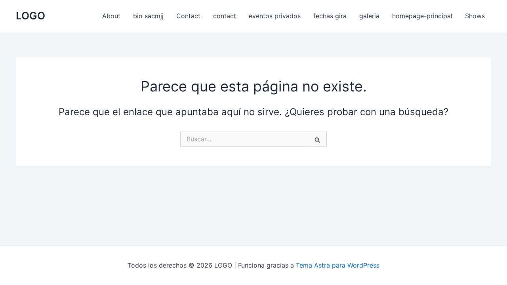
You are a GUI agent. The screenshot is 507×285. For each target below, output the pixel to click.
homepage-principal (422, 16)
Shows (475, 16)
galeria (369, 16)
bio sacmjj (148, 16)
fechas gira (330, 16)
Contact (188, 16)
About (111, 16)
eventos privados (275, 16)
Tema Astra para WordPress (337, 265)
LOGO (30, 16)
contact (224, 16)
